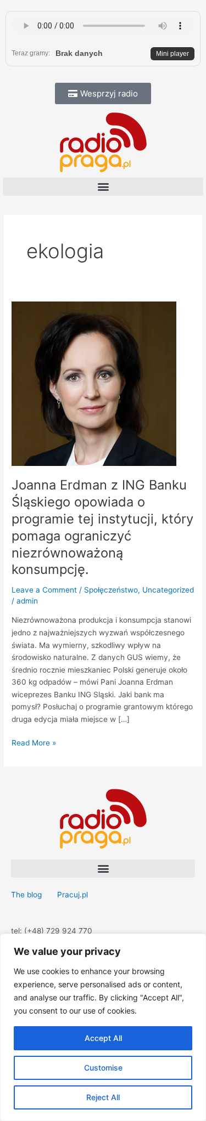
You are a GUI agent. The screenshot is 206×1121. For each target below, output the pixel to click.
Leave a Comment (44, 589)
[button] (103, 187)
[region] (103, 1027)
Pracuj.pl (72, 894)
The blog (27, 894)
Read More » (34, 742)
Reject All (103, 1097)
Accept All (103, 1038)
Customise (103, 1067)
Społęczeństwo (111, 589)
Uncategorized (168, 589)
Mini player (172, 54)
